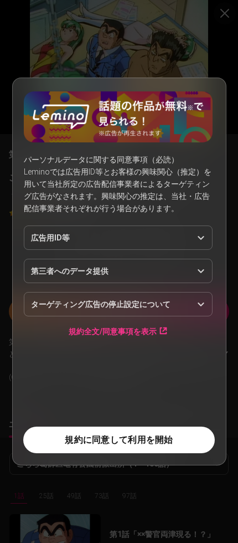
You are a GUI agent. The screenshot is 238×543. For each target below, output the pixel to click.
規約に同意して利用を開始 (119, 439)
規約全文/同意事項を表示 (113, 331)
